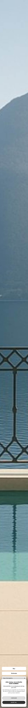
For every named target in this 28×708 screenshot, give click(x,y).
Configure (14, 698)
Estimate (14, 673)
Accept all (14, 702)
